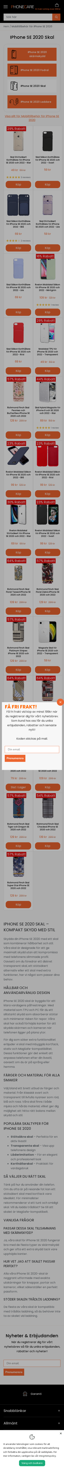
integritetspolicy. (47, 1455)
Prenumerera (15, 758)
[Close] (61, 1433)
